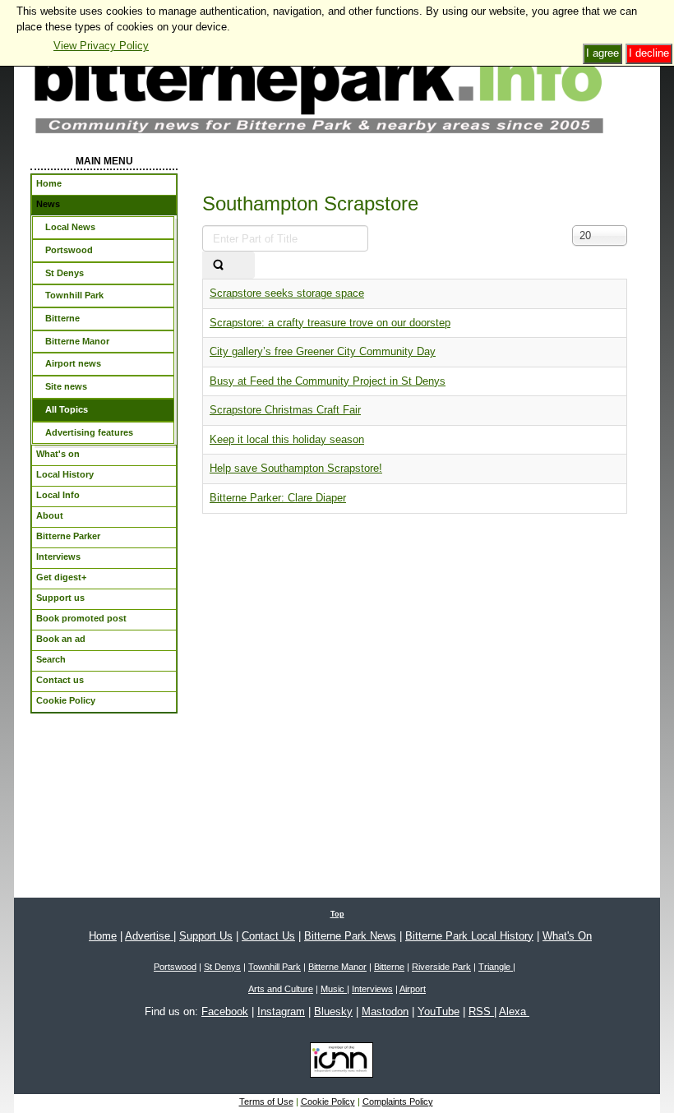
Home (103, 936)
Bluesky (333, 1011)
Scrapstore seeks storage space (287, 293)
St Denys (222, 967)
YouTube (438, 1011)
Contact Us (268, 936)
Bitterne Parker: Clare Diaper (278, 498)
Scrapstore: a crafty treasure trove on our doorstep (330, 322)
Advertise (149, 936)
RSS (481, 1011)
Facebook (224, 1011)
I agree (602, 53)
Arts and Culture (280, 989)
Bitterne (389, 967)
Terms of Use (266, 1101)
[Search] (218, 265)
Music (334, 989)
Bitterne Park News (350, 936)
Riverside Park (441, 967)
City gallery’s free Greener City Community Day (323, 351)
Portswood (175, 967)
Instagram (281, 1011)
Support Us (206, 936)
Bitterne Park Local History (469, 936)
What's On (567, 936)
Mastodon (385, 1011)
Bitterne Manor (337, 967)
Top (337, 914)
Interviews (372, 989)
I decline (649, 53)
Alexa (514, 1011)
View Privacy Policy (101, 45)
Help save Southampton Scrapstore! (296, 468)
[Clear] (244, 265)
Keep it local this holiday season (287, 439)
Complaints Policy (397, 1101)
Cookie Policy (328, 1101)
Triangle (495, 967)
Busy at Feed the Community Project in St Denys (327, 381)
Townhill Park (274, 967)
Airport (412, 989)
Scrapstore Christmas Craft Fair (285, 410)
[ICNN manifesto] (337, 1063)
